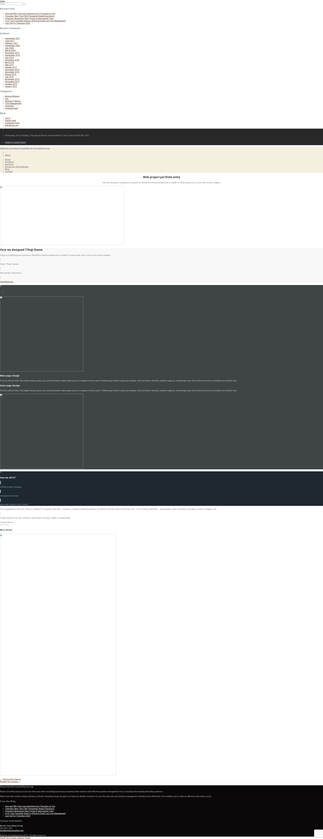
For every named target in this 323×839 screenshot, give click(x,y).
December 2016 (12, 69)
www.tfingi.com (6, 282)
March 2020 (10, 50)
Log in (7, 118)
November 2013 (12, 81)
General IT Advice (13, 101)
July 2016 (9, 77)
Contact (9, 171)
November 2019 (12, 53)
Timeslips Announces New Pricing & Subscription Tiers (29, 18)
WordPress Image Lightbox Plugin (15, 838)
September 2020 (12, 45)
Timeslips (9, 106)
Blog (7, 169)
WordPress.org (11, 125)
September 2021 (12, 38)
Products (9, 162)
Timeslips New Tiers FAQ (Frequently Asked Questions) (30, 16)
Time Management (13, 103)
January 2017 (11, 67)
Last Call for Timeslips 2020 (17, 23)
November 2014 (12, 79)
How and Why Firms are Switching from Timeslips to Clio (30, 14)
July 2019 (9, 57)
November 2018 (12, 60)
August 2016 (10, 74)
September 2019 (12, 55)
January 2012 (11, 86)
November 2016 (12, 72)
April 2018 (9, 62)
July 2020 (9, 48)
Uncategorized (11, 108)
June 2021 (9, 41)
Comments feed (12, 123)
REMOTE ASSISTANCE (15, 142)
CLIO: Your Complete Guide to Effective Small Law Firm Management (35, 21)
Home (8, 159)
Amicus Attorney (12, 96)
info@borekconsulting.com (11, 830)
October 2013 (11, 84)
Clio (6, 99)
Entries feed (10, 120)
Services (9, 164)
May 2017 (9, 65)
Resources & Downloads (16, 167)
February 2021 (11, 43)
